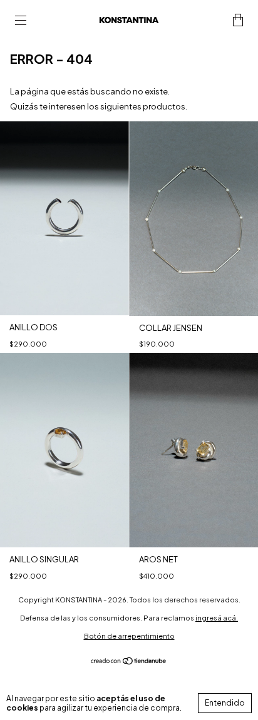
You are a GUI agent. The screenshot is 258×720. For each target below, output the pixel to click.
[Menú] (20, 20)
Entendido (225, 702)
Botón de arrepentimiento (129, 636)
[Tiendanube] (129, 662)
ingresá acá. (216, 618)
